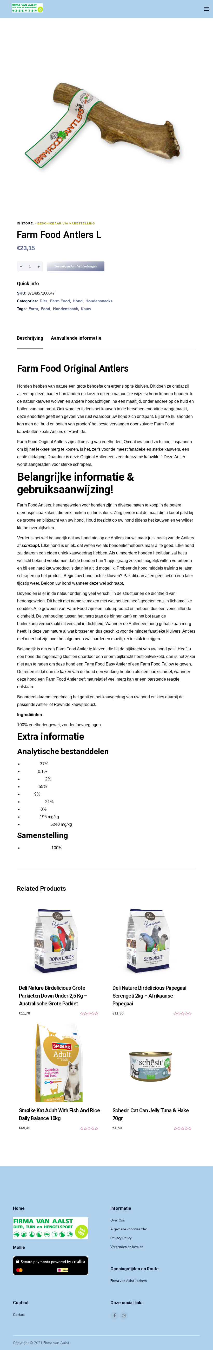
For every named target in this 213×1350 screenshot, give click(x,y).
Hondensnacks (98, 301)
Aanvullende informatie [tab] (76, 338)
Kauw (86, 309)
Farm (33, 309)
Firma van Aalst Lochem (128, 1281)
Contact (19, 1314)
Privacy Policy (121, 1238)
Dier (43, 301)
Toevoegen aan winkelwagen (75, 266)
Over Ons (117, 1220)
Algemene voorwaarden (129, 1229)
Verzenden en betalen (126, 1247)
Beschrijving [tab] (30, 338)
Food (45, 309)
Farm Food (60, 301)
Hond (78, 301)
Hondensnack (65, 309)
